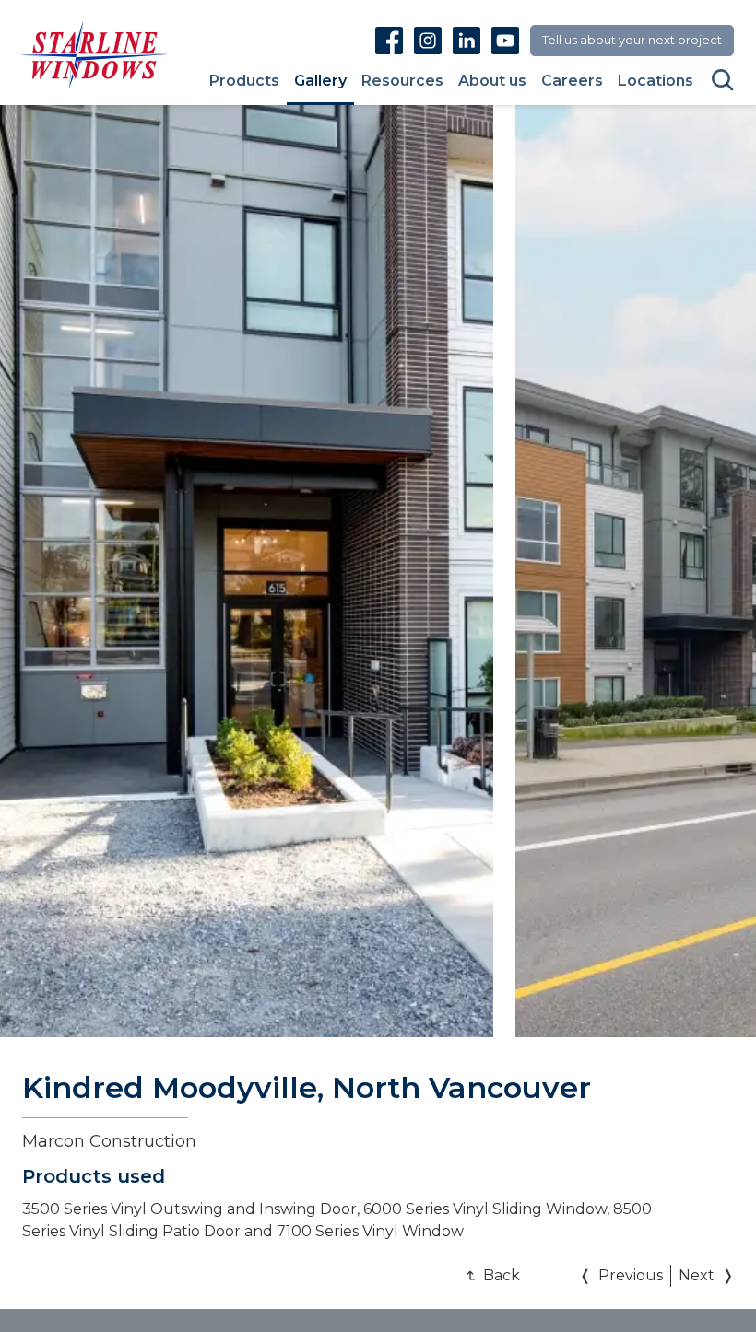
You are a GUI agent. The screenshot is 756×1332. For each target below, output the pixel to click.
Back (501, 1275)
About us (492, 81)
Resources (402, 81)
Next (697, 1275)
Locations (655, 81)
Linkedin (466, 40)
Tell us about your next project (632, 39)
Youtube (505, 40)
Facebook (389, 40)
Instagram (428, 40)
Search (722, 80)
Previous (630, 1275)
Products (244, 81)
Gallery (320, 81)
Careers (572, 81)
